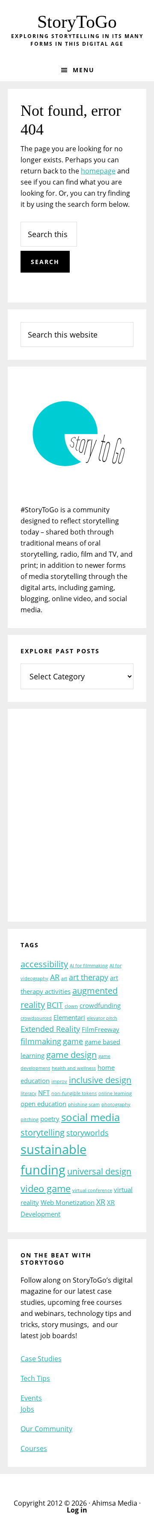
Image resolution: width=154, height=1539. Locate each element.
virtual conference (92, 1190)
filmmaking (41, 1041)
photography (115, 1104)
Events (31, 1398)
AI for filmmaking (89, 966)
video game (46, 1188)
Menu (84, 70)
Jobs (27, 1409)
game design (71, 1054)
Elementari (69, 1017)
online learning (115, 1093)
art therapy (88, 977)
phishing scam (84, 1104)
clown (71, 1006)
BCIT (55, 1005)
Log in (77, 1510)
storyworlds (87, 1133)
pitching (29, 1119)
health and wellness (74, 1068)
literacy (28, 1093)
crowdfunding (100, 1005)
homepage (98, 171)
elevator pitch (102, 1018)
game (73, 1041)
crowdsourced (36, 1018)
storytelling (43, 1132)
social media (90, 1117)
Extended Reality (50, 1029)
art (64, 978)
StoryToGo (77, 22)
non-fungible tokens (74, 1093)
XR (100, 1202)
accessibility (44, 964)
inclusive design (100, 1080)
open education (43, 1103)
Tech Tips (35, 1378)
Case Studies (41, 1358)
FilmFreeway (100, 1029)
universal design (99, 1171)
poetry (49, 1118)
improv (59, 1081)
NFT (44, 1092)
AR (54, 977)
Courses (34, 1448)
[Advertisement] (77, 821)
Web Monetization (68, 1202)
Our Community (46, 1428)
